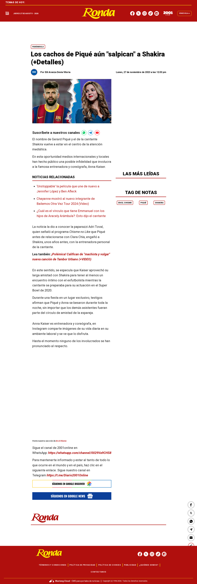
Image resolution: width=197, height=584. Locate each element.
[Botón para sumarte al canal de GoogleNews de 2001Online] (71, 496)
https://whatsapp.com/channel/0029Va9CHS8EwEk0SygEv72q (91, 453)
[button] (191, 505)
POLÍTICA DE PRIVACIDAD (82, 565)
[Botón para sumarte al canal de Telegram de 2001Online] (90, 132)
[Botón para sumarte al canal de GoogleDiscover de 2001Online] (71, 483)
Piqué (143, 203)
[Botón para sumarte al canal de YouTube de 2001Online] (97, 132)
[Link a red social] (140, 554)
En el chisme (125, 203)
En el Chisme (61, 441)
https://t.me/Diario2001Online (67, 475)
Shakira (159, 203)
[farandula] (99, 13)
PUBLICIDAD (130, 565)
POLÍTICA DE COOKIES (109, 565)
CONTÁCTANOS (98, 572)
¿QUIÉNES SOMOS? (148, 565)
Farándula (38, 47)
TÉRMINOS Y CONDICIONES (52, 565)
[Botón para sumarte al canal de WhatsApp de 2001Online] (84, 132)
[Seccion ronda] (45, 522)
